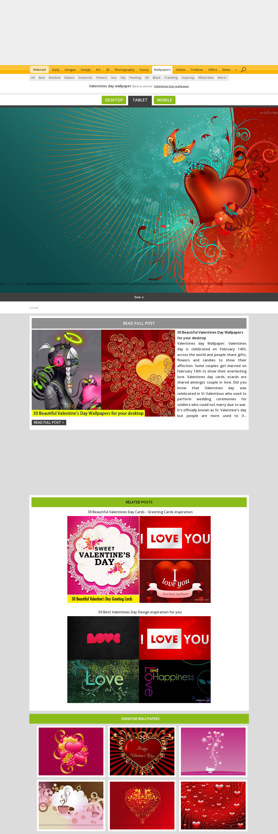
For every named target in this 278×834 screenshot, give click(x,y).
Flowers (101, 77)
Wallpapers (162, 70)
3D (108, 70)
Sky (123, 77)
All (33, 77)
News (226, 70)
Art (98, 70)
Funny (144, 70)
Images (70, 70)
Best (42, 77)
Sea (113, 77)
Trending (171, 77)
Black (156, 77)
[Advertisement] (139, 32)
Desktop (114, 100)
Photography (125, 70)
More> (222, 77)
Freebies (197, 70)
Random (54, 77)
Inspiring (188, 77)
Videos (181, 70)
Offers (212, 70)
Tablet (139, 100)
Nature (69, 77)
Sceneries (85, 77)
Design (86, 70)
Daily (56, 70)
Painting (135, 77)
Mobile (164, 100)
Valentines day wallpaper (110, 86)
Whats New (206, 77)
